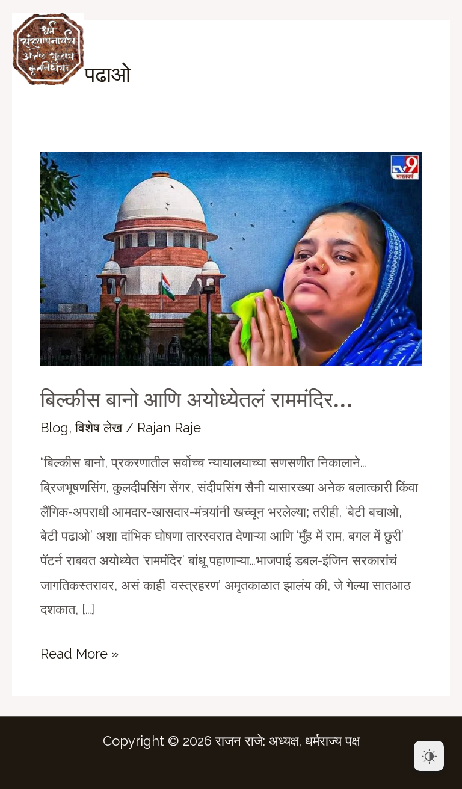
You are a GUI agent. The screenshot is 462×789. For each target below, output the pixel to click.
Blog (54, 427)
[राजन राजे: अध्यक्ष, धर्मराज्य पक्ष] (48, 49)
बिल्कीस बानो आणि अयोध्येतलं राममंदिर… (196, 399)
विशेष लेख (98, 427)
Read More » (79, 655)
